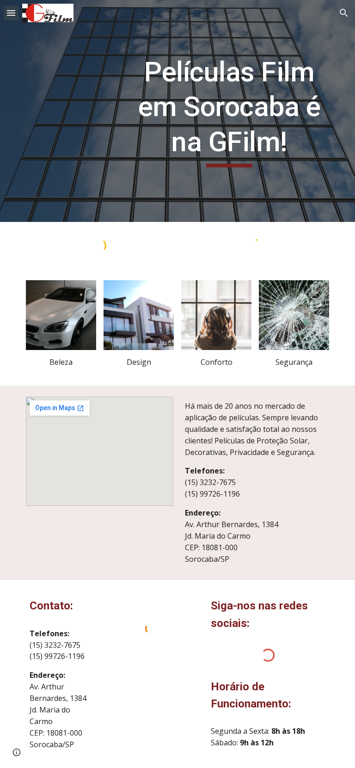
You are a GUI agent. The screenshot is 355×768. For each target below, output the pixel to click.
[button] (11, 12)
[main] (229, 111)
